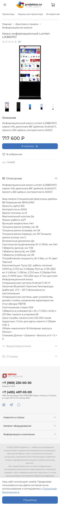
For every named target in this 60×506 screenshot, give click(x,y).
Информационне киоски (17, 27)
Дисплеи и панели (27, 24)
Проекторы (8, 14)
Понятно (30, 500)
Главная (7, 24)
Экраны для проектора (30, 14)
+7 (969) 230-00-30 (16, 383)
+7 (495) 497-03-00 (17, 392)
